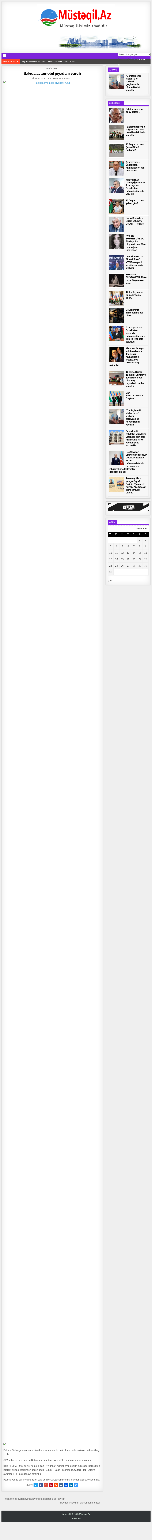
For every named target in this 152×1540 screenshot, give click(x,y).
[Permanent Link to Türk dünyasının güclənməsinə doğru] (116, 298)
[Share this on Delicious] (76, 1485)
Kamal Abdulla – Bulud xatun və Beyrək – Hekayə (135, 221)
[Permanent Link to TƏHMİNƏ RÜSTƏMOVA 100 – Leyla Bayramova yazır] (116, 280)
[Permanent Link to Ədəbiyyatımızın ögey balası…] (116, 115)
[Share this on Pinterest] (51, 1485)
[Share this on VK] (61, 1485)
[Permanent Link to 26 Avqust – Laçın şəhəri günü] (116, 206)
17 (110, 559)
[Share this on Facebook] (41, 1485)
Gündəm (53, 69)
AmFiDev (76, 1518)
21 (134, 559)
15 (139, 553)
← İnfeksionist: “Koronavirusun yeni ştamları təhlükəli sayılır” (33, 1499)
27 (128, 566)
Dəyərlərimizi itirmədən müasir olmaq (134, 313)
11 (116, 553)
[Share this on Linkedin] (71, 1485)
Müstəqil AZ (40, 78)
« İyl (110, 581)
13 (128, 553)
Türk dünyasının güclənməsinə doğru (134, 295)
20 (128, 559)
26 (122, 566)
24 (110, 566)
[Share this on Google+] (46, 1485)
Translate (141, 59)
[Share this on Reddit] (56, 1485)
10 (110, 553)
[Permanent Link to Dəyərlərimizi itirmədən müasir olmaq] (116, 315)
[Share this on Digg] (66, 1485)
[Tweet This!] (36, 1485)
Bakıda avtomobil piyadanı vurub (52, 73)
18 (116, 559)
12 (122, 553)
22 (139, 559)
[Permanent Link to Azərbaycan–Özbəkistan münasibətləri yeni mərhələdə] (116, 168)
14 (134, 553)
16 (145, 553)
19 (122, 559)
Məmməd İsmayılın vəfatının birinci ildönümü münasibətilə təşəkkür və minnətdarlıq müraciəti (127, 357)
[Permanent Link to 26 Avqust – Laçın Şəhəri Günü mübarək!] (116, 150)
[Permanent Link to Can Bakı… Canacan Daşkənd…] (116, 398)
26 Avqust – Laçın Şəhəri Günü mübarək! (38, 61)
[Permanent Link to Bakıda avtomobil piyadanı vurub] (52, 761)
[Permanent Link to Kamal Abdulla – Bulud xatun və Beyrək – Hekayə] (116, 224)
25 (116, 566)
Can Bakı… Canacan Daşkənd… (134, 396)
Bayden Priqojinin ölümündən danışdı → (81, 1502)
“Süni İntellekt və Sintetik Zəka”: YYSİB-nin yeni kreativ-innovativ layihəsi (134, 262)
